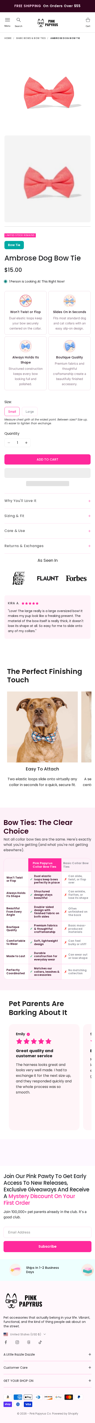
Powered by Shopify (65, 1413)
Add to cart (47, 459)
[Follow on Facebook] (6, 1342)
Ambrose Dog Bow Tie (65, 38)
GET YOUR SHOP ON (18, 1381)
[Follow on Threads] (29, 1342)
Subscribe (47, 1246)
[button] (47, 473)
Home (7, 38)
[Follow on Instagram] (17, 1342)
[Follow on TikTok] (40, 1342)
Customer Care (16, 1367)
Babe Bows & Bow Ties (31, 38)
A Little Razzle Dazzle (19, 1354)
